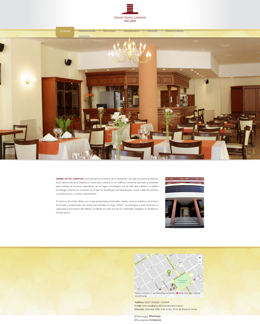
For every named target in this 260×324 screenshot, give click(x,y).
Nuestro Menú (175, 31)
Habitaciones (87, 31)
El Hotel (65, 31)
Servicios (109, 31)
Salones (152, 31)
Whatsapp (155, 316)
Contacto (84, 36)
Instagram (155, 319)
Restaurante (131, 31)
